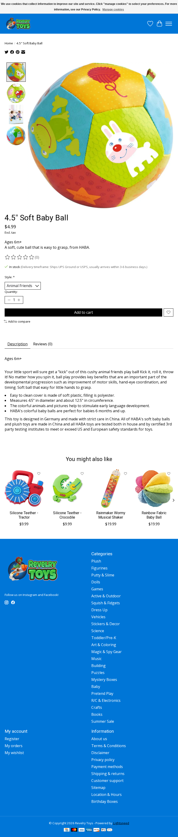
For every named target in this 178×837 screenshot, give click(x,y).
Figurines (99, 568)
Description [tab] (17, 344)
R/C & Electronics (106, 700)
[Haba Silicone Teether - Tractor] (24, 488)
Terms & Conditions (108, 745)
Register (12, 738)
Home (9, 43)
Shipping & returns (107, 773)
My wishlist (14, 752)
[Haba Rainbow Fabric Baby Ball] (154, 488)
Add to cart (83, 312)
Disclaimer (100, 752)
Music (96, 658)
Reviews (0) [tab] (42, 344)
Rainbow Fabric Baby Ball (154, 515)
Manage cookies (113, 9)
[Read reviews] (20, 257)
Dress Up (99, 609)
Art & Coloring (103, 644)
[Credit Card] (67, 830)
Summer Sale (102, 721)
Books (96, 714)
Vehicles (98, 616)
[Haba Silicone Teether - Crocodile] (67, 488)
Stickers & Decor (105, 623)
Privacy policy (102, 759)
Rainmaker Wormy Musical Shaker (110, 515)
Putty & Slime (102, 575)
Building (98, 665)
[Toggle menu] (168, 23)
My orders (13, 745)
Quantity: (11, 292)
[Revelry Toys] (18, 23)
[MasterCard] (74, 830)
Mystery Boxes (104, 679)
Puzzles (98, 672)
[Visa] (82, 830)
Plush (96, 561)
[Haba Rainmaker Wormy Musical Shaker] (110, 488)
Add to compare (19, 321)
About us (99, 738)
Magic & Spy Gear (106, 651)
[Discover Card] (96, 830)
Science (97, 630)
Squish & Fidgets (105, 602)
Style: (10, 277)
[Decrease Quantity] (9, 300)
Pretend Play (102, 693)
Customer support (107, 780)
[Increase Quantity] (19, 300)
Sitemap (98, 787)
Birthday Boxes (104, 801)
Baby (95, 686)
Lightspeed (121, 823)
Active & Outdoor (106, 595)
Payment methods (107, 766)
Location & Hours (106, 794)
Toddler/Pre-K (103, 637)
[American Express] (89, 830)
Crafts (96, 707)
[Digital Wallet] (106, 830)
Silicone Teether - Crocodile (67, 515)
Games (97, 589)
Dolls (95, 582)
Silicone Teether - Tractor (24, 515)
